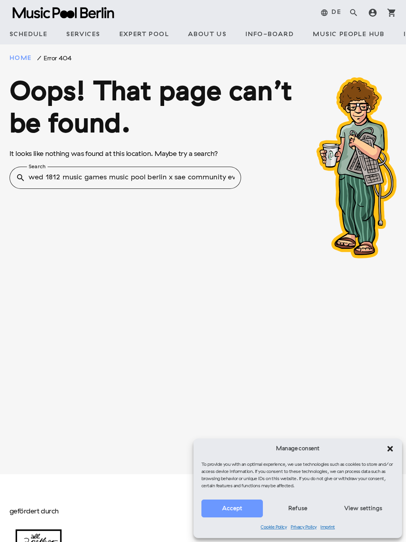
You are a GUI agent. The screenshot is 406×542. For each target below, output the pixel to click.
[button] (390, 449)
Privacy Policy (303, 527)
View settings (363, 508)
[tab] (330, 13)
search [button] (20, 178)
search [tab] (353, 12)
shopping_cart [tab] (391, 12)
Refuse (297, 508)
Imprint (327, 527)
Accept (232, 508)
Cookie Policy (273, 527)
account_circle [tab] (372, 12)
